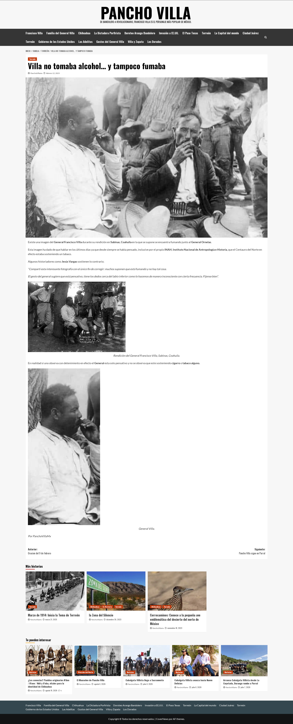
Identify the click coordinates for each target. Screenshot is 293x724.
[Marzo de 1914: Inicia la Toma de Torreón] (55, 591)
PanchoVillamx (36, 73)
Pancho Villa (146, 12)
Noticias (32, 672)
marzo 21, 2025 (51, 619)
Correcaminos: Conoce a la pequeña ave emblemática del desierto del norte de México (175, 619)
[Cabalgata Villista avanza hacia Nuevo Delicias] (195, 660)
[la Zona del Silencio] (116, 591)
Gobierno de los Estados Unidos (56, 42)
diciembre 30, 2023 (113, 619)
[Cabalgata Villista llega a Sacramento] (146, 660)
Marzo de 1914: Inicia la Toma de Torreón (54, 615)
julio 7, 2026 (245, 687)
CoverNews (162, 718)
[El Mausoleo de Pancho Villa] (97, 660)
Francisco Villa (34, 33)
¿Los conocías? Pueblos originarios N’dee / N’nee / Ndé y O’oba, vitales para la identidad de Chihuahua (48, 683)
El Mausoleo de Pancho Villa (90, 680)
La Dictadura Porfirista (107, 33)
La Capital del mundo (227, 33)
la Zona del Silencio (101, 615)
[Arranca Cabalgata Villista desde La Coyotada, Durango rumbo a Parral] (244, 660)
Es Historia (107, 606)
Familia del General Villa (60, 33)
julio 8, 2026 (196, 687)
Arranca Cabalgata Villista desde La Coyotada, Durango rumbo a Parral (241, 681)
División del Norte (85, 672)
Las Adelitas (85, 42)
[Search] (266, 37)
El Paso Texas (190, 33)
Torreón (206, 33)
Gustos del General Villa (110, 42)
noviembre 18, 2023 (174, 628)
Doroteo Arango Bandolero (140, 33)
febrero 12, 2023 (53, 73)
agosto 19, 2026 (51, 690)
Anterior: (39, 551)
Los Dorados (154, 42)
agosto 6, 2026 (99, 684)
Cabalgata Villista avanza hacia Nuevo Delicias (193, 681)
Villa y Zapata (136, 42)
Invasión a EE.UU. (169, 33)
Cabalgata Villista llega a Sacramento (145, 680)
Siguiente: (252, 551)
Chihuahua (84, 33)
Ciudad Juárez (251, 33)
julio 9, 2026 (148, 684)
